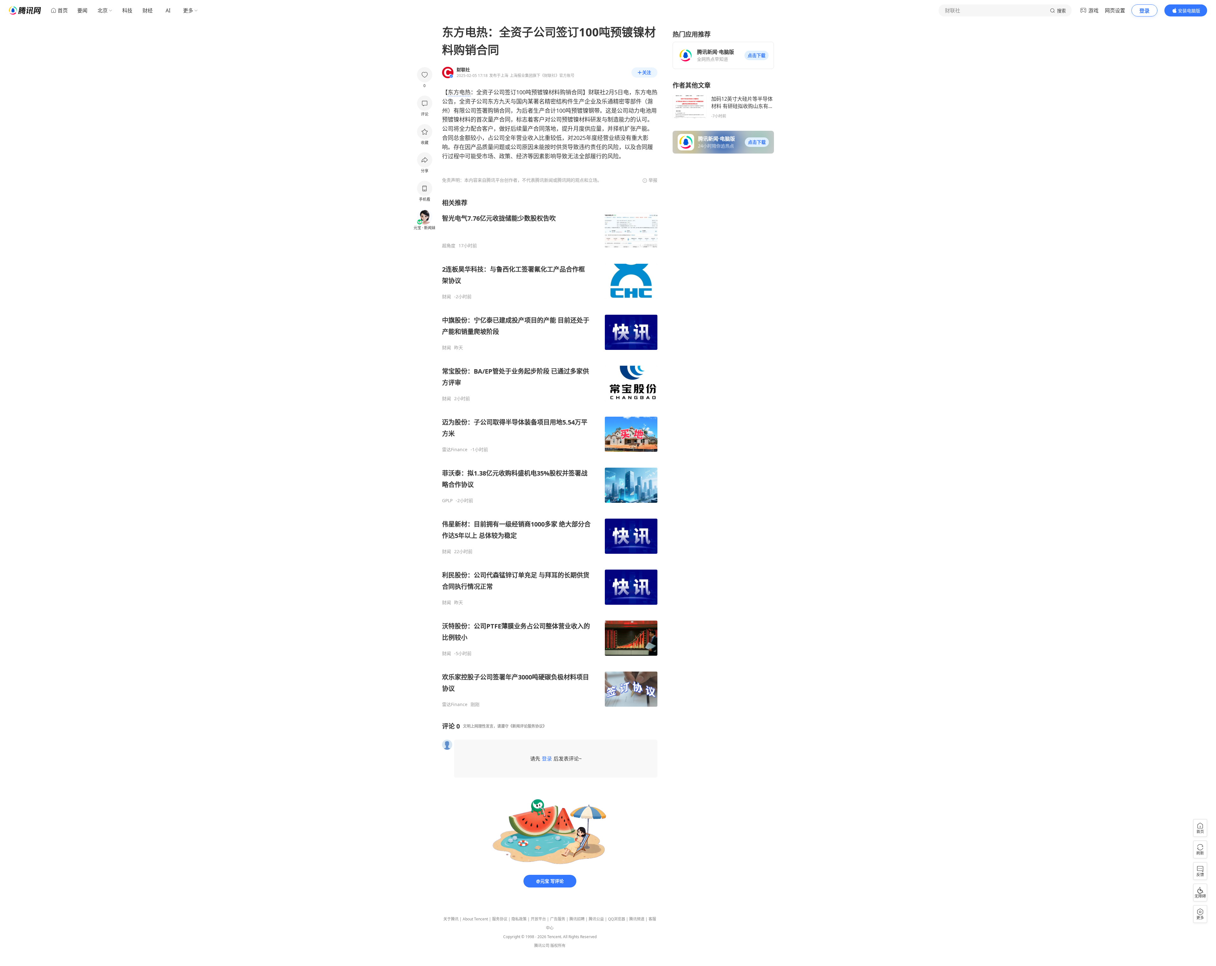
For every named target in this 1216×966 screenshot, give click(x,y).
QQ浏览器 (616, 919)
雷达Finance (454, 449)
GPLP (447, 500)
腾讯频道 (636, 919)
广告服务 (557, 919)
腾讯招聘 (577, 919)
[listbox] (549, 453)
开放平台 (538, 919)
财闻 (446, 296)
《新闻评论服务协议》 (528, 726)
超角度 (448, 245)
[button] (756, 55)
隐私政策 (519, 919)
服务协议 (499, 919)
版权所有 (558, 945)
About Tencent (475, 919)
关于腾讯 (451, 919)
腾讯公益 (596, 919)
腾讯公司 (541, 945)
